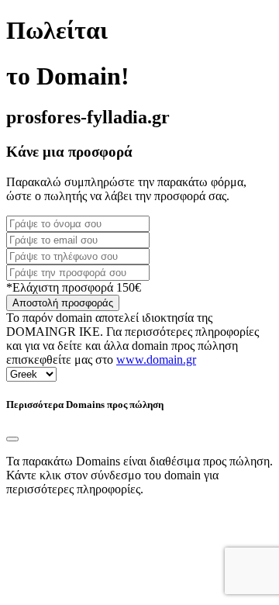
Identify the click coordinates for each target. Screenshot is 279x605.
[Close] (12, 439)
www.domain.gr (156, 359)
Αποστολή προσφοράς (62, 303)
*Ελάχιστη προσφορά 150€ (73, 287)
